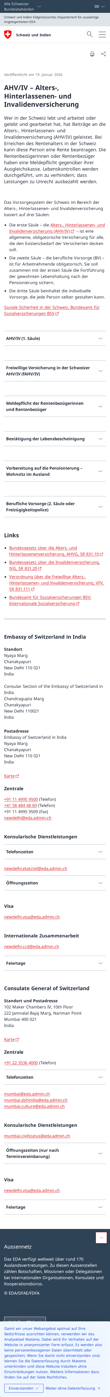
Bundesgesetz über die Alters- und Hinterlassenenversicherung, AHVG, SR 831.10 (54, 551)
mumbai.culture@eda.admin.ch (34, 1106)
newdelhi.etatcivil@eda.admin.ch (35, 868)
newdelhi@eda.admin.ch (27, 818)
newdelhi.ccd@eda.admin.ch (31, 946)
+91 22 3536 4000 (21, 1063)
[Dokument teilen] (103, 53)
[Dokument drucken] (92, 53)
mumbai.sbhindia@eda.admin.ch (36, 1100)
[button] (101, 1237)
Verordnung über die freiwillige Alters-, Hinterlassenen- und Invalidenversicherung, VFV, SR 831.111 (56, 583)
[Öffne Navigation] (102, 34)
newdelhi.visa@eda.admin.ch (32, 917)
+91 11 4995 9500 (21, 799)
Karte (9, 776)
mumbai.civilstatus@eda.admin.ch (37, 1136)
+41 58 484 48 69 (20, 805)
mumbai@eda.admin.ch (27, 1094)
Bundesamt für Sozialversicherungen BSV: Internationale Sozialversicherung (50, 600)
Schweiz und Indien (33, 34)
